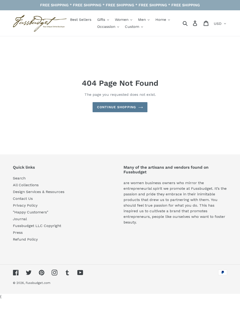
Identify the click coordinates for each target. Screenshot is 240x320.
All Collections (26, 185)
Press (18, 232)
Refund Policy (25, 239)
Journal (20, 219)
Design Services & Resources (38, 192)
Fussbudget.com (38, 283)
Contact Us (23, 198)
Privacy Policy (25, 205)
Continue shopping (116, 107)
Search (19, 178)
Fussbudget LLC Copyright (37, 225)
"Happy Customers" (30, 212)
